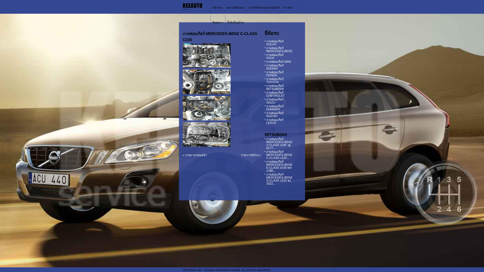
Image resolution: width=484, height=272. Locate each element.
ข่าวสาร (288, 7)
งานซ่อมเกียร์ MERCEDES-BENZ (279, 49)
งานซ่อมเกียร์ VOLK (275, 56)
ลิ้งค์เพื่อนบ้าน (235, 22)
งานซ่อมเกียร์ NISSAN (275, 67)
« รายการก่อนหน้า (195, 155)
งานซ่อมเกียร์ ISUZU (275, 101)
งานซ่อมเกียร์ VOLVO (275, 43)
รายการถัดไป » (251, 155)
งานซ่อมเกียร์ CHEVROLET (275, 94)
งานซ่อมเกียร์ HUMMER (275, 108)
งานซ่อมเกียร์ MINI (278, 61)
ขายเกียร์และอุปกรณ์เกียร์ (264, 7)
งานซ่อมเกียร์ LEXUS (275, 121)
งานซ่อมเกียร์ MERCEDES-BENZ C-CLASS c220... (279, 155)
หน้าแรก (217, 7)
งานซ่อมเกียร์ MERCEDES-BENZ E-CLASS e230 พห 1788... (279, 166)
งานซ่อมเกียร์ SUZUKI (275, 114)
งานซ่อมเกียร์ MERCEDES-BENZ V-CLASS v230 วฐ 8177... (279, 143)
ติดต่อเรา (217, 22)
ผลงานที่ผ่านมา (235, 7)
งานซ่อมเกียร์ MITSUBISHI (275, 87)
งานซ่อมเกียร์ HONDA (275, 74)
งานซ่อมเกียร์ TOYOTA (275, 80)
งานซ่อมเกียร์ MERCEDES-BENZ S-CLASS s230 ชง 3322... (279, 179)
